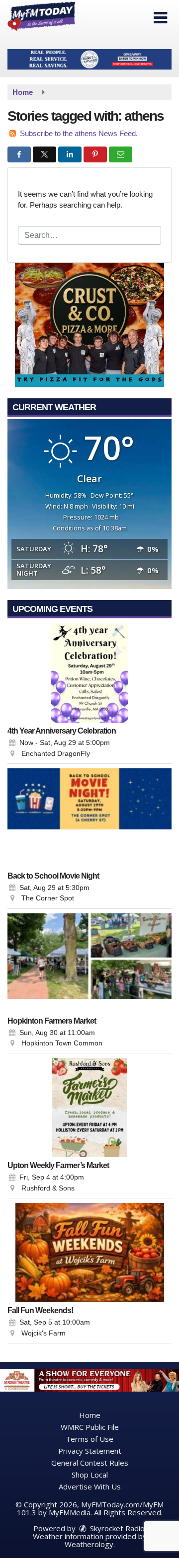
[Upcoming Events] (89, 673)
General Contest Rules (89, 1463)
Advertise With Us (90, 1486)
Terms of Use (89, 1439)
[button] (160, 18)
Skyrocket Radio (116, 1528)
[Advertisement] (89, 59)
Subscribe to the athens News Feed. (79, 133)
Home (89, 1415)
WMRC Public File (90, 1427)
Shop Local (90, 1475)
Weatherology (89, 1544)
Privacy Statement (89, 1451)
